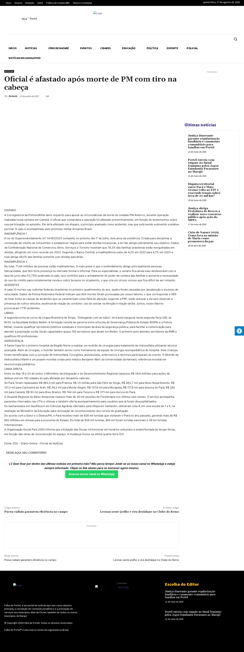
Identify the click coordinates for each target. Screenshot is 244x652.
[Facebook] (178, 21)
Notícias (9, 71)
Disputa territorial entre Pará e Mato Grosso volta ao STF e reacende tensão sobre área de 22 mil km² (204, 190)
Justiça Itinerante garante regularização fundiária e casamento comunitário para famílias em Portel (204, 141)
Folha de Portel (31, 622)
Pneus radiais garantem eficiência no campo (36, 512)
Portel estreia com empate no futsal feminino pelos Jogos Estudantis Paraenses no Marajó (203, 165)
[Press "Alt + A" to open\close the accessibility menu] (239, 331)
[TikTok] (211, 21)
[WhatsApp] (227, 21)
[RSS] (194, 21)
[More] (175, 96)
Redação (13, 96)
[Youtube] (235, 21)
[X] (219, 21)
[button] (235, 39)
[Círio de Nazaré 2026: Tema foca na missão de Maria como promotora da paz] (230, 236)
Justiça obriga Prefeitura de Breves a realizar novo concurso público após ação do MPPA (204, 214)
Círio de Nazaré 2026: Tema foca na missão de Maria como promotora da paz (203, 237)
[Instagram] (186, 21)
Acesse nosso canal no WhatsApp (91, 474)
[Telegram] (203, 21)
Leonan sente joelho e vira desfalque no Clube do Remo (139, 512)
